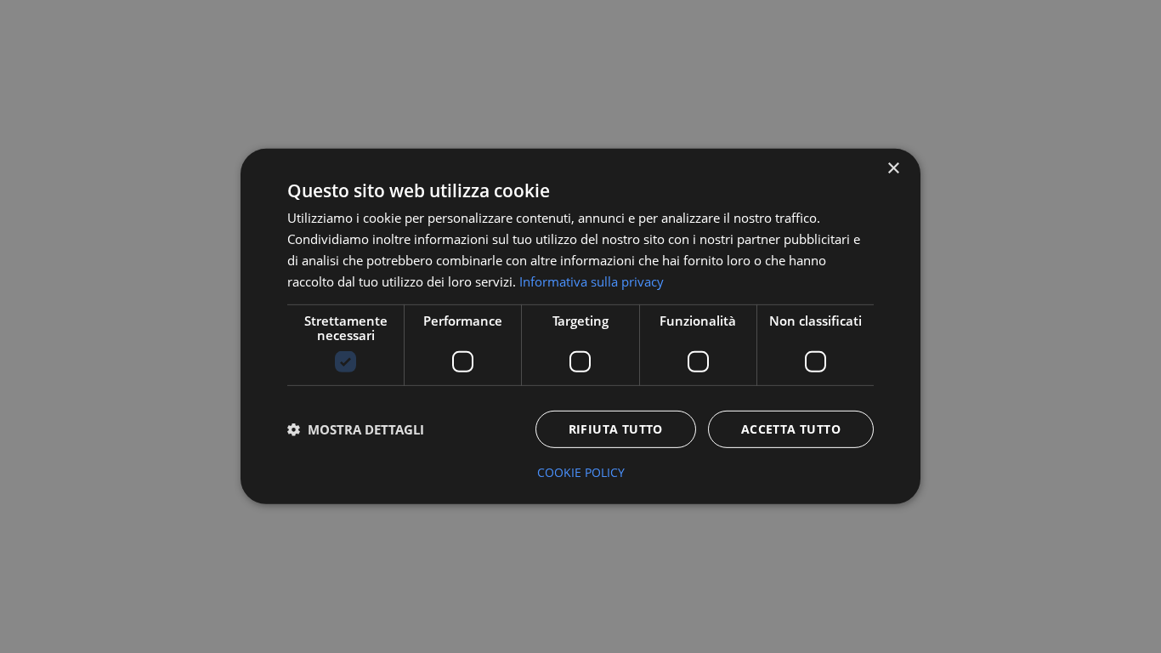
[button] (355, 429)
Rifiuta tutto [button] (616, 429)
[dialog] (580, 326)
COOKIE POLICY (581, 472)
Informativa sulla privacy (591, 280)
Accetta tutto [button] (791, 429)
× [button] (892, 168)
